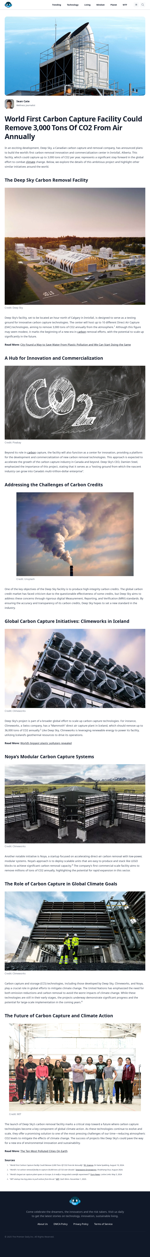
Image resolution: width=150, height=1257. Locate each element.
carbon (81, 331)
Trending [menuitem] (56, 4)
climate (30, 162)
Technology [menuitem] (73, 4)
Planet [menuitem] (113, 4)
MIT (57, 1179)
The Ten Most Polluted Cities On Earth (44, 1151)
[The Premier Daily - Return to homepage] (75, 1201)
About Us (43, 1224)
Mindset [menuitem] (100, 4)
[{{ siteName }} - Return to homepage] (8, 5)
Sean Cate (23, 101)
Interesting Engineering (86, 1169)
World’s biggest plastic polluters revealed (46, 743)
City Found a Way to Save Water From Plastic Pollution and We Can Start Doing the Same (75, 344)
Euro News (95, 1174)
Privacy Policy (80, 1224)
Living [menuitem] (87, 4)
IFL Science (88, 1165)
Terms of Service (103, 1224)
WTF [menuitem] (125, 4)
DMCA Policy (61, 1224)
